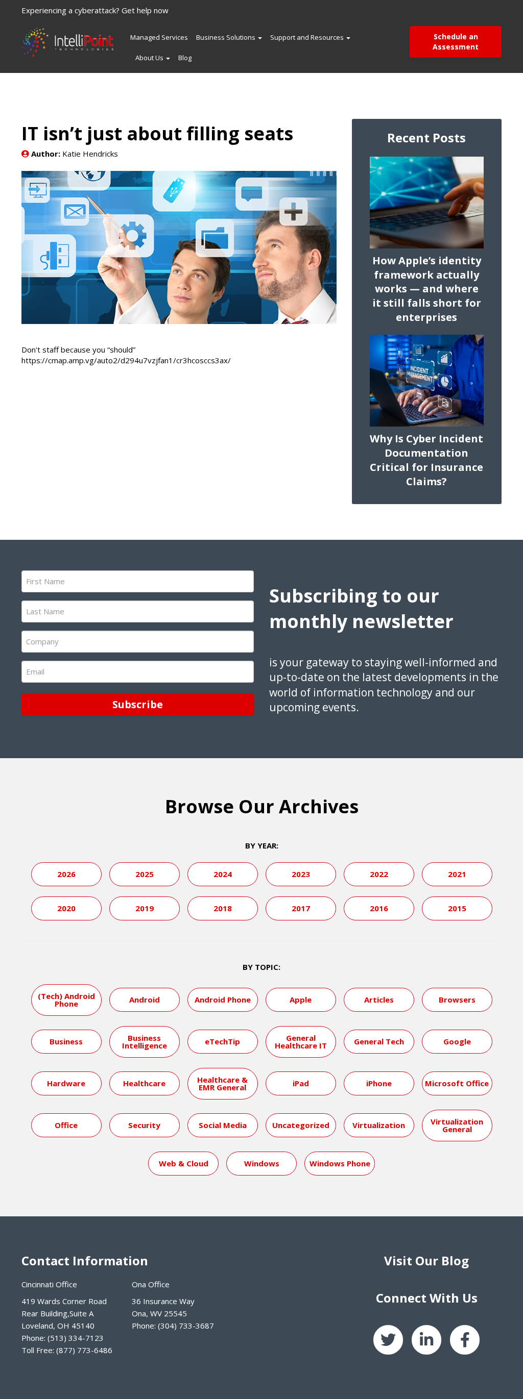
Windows (261, 1163)
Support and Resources (307, 37)
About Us (150, 57)
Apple (301, 999)
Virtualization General (457, 1125)
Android (144, 999)
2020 (66, 908)
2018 (222, 908)
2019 (144, 908)
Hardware (66, 1083)
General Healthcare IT (301, 1042)
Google (457, 1041)
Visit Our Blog (426, 1260)
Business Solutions (226, 37)
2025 (144, 874)
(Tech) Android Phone (66, 1000)
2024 (222, 874)
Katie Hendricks (90, 153)
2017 (301, 908)
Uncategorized (300, 1125)
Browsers (457, 999)
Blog (185, 57)
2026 (66, 874)
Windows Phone (340, 1163)
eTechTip (222, 1041)
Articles (379, 999)
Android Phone (223, 999)
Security (144, 1125)
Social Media (223, 1125)
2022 (379, 874)
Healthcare (144, 1083)
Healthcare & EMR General (222, 1083)
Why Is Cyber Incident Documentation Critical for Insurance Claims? (426, 460)
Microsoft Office (457, 1083)
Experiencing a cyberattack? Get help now (95, 10)
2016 (379, 908)
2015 (457, 908)
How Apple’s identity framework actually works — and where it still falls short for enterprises (426, 289)
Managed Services (159, 37)
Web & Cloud (183, 1163)
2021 (457, 874)
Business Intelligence (144, 1042)
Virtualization (378, 1125)
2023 (301, 874)
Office (66, 1125)
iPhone (379, 1083)
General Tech (379, 1041)
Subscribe (137, 704)
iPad (301, 1083)
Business (66, 1041)
